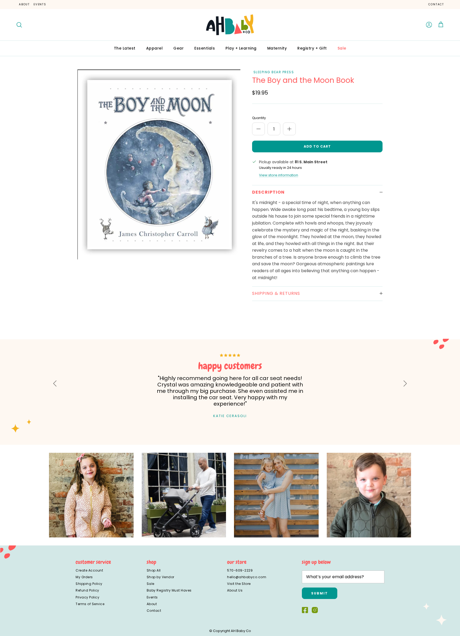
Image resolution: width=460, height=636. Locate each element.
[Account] (429, 25)
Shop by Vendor (160, 577)
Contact (436, 4)
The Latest (124, 48)
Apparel (154, 48)
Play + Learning (241, 48)
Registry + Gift (312, 48)
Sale (342, 48)
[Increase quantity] (289, 129)
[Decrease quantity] (258, 129)
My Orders (84, 577)
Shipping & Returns (276, 293)
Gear (178, 48)
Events (40, 4)
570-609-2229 (240, 570)
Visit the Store (239, 583)
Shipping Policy (89, 583)
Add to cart (317, 146)
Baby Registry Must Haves (169, 590)
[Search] (19, 25)
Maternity (277, 48)
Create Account (89, 570)
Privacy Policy (87, 597)
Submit (319, 593)
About (24, 4)
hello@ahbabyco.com (246, 577)
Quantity (259, 118)
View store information (278, 175)
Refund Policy (87, 590)
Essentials (204, 48)
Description (268, 192)
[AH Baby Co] (230, 24)
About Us (235, 590)
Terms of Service (90, 604)
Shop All (154, 570)
